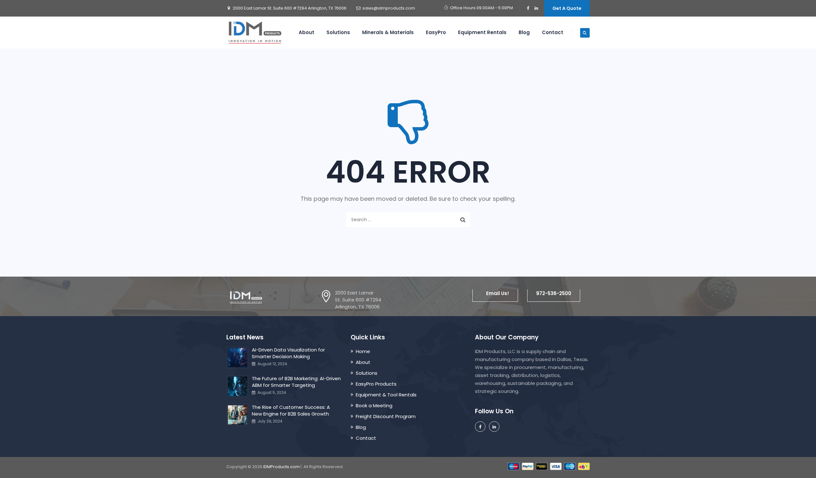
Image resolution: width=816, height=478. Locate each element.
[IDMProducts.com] (254, 32)
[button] (495, 293)
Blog (524, 32)
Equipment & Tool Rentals (386, 394)
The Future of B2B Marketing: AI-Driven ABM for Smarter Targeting (296, 381)
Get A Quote (566, 8)
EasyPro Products (376, 383)
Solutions (338, 32)
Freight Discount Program (386, 416)
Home (363, 351)
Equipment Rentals (482, 32)
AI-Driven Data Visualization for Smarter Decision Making (288, 353)
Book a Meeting (374, 405)
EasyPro (436, 32)
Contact (552, 32)
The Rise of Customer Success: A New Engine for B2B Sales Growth (291, 410)
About (306, 32)
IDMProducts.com (281, 467)
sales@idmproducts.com (388, 8)
